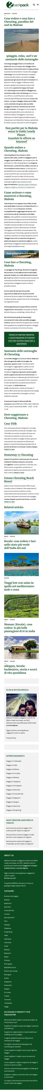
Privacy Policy (11, 738)
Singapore (7, 982)
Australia (7, 907)
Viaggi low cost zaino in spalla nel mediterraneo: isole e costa (19, 586)
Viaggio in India (11, 765)
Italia (6, 946)
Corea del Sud (9, 910)
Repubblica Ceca (10, 967)
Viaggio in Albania (12, 769)
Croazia (7, 914)
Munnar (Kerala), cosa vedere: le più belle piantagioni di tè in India (19, 628)
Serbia (6, 978)
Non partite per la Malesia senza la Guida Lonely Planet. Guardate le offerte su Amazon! (21, 134)
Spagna (6, 989)
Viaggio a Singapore (13, 798)
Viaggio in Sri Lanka (13, 773)
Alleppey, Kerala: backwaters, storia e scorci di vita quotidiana (20, 669)
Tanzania (7, 999)
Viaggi (14, 13)
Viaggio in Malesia (12, 777)
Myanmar (7, 953)
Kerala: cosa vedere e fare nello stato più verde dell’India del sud (20, 545)
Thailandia (8, 1003)
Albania (7, 900)
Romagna (7, 974)
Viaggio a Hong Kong (13, 810)
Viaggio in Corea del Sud (14, 794)
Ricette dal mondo (10, 971)
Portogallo (8, 964)
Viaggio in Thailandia (13, 761)
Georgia (7, 925)
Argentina (7, 903)
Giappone (7, 928)
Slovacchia (8, 985)
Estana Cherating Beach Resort (19, 479)
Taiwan (6, 996)
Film (5, 921)
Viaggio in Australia (13, 790)
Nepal (6, 957)
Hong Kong (8, 932)
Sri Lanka (7, 992)
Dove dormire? (9, 917)
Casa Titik (10, 423)
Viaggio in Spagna (12, 802)
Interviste (7, 942)
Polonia (7, 960)
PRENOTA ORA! (19, 472)
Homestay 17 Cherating (18, 454)
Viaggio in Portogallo (14, 786)
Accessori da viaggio (11, 896)
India (6, 536)
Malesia (7, 13)
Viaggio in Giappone (13, 781)
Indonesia (7, 939)
